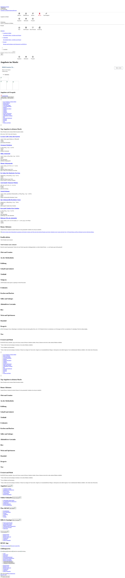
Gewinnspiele (6, 493)
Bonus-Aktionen (6, 102)
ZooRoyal (5, 539)
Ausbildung (5, 514)
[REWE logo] (3, 31)
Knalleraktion (6, 104)
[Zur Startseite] (5, 2)
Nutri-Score (5, 528)
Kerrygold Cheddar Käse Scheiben (10, 208)
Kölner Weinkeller (7, 540)
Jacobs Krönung (5, 191)
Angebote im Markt (7, 488)
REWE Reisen (6, 534)
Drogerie (5, 120)
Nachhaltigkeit (6, 511)
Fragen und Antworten (7, 522)
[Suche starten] (14, 52)
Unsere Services (6, 492)
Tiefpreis (5, 111)
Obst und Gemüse (7, 105)
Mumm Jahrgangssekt (7, 163)
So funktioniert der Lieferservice (9, 501)
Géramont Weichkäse (6, 145)
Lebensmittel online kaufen (8, 500)
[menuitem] (19, 14)
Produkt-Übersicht (7, 503)
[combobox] (7, 52)
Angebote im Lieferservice (8, 489)
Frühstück (5, 112)
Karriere (5, 513)
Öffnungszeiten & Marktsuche (9, 526)
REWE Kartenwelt (7, 536)
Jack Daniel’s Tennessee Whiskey (9, 182)
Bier (4, 116)
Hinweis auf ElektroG (7, 560)
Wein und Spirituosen (7, 118)
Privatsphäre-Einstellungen (8, 558)
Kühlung (5, 107)
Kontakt (4, 516)
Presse (4, 515)
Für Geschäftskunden (7, 505)
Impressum (5, 555)
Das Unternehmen (7, 512)
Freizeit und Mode (7, 122)
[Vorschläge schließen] (2, 54)
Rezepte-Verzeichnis (7, 525)
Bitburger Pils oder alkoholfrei (9, 218)
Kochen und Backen (7, 113)
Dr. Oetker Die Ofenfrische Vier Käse (10, 173)
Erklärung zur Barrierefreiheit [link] (9, 563)
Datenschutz (5, 554)
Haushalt (5, 119)
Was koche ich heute (7, 527)
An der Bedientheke (7, 106)
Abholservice (6, 502)
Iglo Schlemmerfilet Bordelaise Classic (11, 200)
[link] (63, 34)
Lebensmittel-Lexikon (7, 523)
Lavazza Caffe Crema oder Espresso (10, 136)
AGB (4, 553)
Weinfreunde (5, 538)
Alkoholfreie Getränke (7, 115)
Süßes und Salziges (7, 114)
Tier (4, 121)
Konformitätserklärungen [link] (8, 561)
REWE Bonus (6, 491)
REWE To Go (6, 535)
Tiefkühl (5, 109)
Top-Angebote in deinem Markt (9, 101)
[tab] (4, 97)
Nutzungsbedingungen (7, 557)
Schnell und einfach (7, 108)
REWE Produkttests (7, 494)
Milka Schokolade (5, 153)
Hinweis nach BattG (7, 559)
